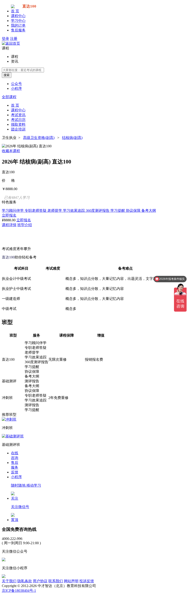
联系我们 (55, 581)
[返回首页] (11, 43)
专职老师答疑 (36, 210)
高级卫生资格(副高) (39, 138)
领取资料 (18, 124)
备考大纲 (148, 210)
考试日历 (18, 120)
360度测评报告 (98, 210)
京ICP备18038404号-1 (19, 590)
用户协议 (40, 581)
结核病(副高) (72, 138)
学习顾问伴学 (13, 210)
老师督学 (55, 210)
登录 (5, 39)
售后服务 (18, 30)
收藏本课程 (11, 151)
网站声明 (71, 581)
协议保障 (133, 210)
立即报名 (9, 215)
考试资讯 (18, 115)
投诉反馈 (86, 581)
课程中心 (18, 16)
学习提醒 (118, 210)
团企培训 (18, 129)
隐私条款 (24, 581)
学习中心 (18, 21)
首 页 (15, 11)
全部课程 (9, 97)
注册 (13, 39)
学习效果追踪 (74, 210)
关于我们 (9, 581)
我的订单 (18, 25)
